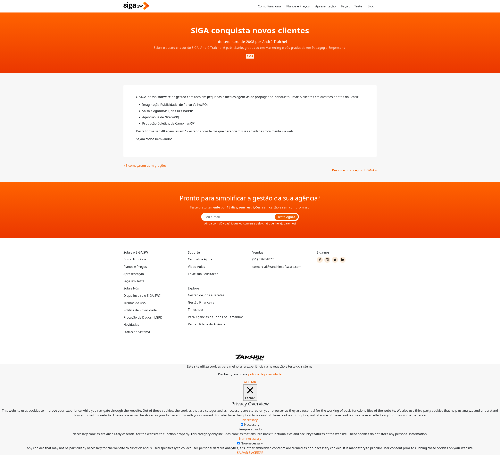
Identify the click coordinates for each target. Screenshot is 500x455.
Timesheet (195, 309)
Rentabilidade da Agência (206, 324)
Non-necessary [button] (250, 438)
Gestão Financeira (201, 302)
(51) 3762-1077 (263, 259)
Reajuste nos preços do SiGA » (354, 170)
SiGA (250, 56)
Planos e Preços (298, 6)
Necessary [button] (250, 420)
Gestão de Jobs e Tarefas (206, 295)
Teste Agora (286, 217)
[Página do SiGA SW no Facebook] (320, 260)
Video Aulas (196, 266)
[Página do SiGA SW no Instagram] (327, 260)
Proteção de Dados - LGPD (142, 317)
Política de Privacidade (140, 310)
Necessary (251, 424)
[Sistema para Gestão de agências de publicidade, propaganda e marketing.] (136, 6)
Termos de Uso (134, 303)
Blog (371, 6)
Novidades (131, 324)
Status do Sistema (136, 332)
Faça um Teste (351, 6)
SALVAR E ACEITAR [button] (250, 453)
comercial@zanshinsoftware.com (277, 266)
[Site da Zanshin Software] (250, 357)
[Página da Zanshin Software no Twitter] (335, 260)
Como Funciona (269, 6)
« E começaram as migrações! (145, 165)
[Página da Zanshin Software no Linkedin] (343, 260)
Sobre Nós (131, 288)
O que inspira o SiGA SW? (142, 295)
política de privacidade (264, 374)
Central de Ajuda (200, 259)
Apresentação (325, 6)
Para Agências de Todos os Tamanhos (216, 317)
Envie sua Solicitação (203, 274)
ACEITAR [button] (250, 382)
